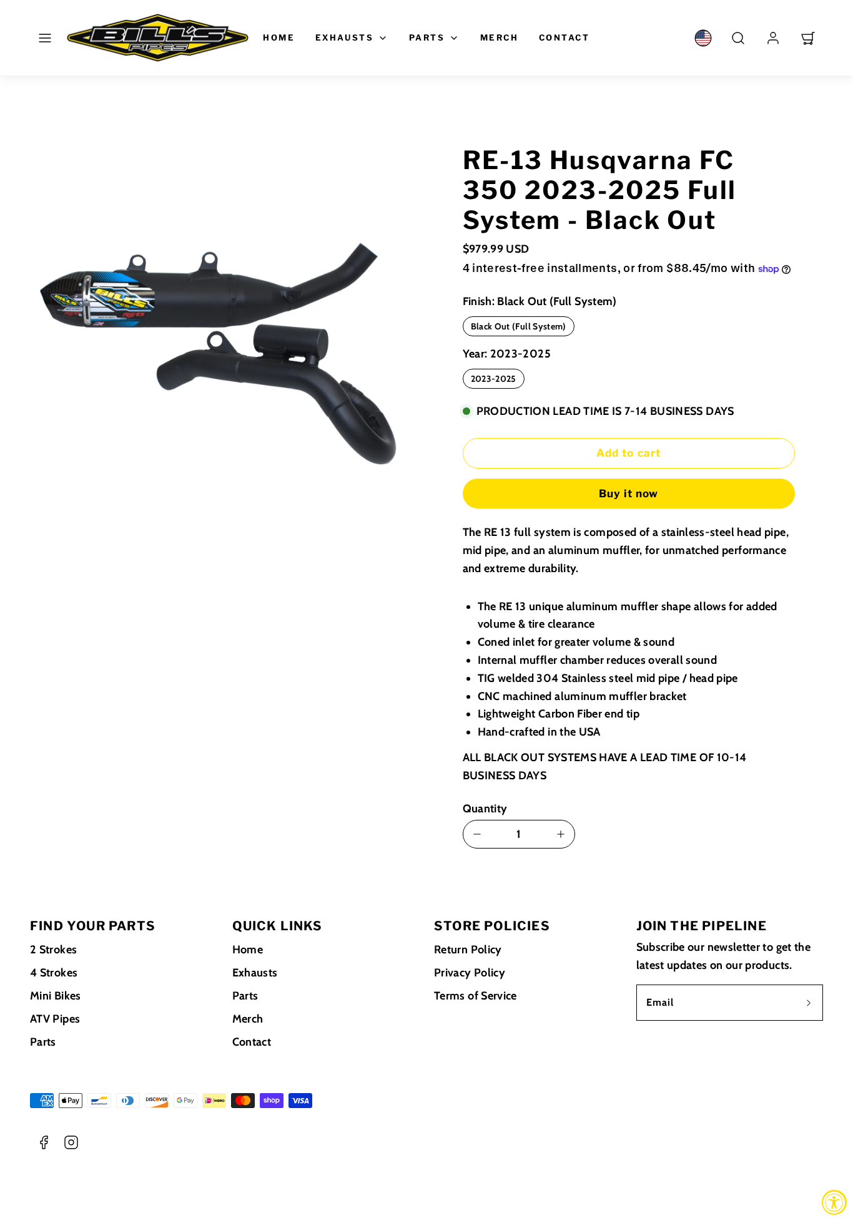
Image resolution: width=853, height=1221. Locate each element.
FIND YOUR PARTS (92, 925)
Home (279, 37)
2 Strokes (53, 949)
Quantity (485, 808)
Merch (499, 37)
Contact (564, 37)
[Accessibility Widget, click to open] (834, 1202)
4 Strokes (53, 973)
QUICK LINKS (277, 925)
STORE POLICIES (492, 925)
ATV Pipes (55, 1019)
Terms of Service (475, 996)
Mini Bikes (55, 996)
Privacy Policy (469, 973)
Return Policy (468, 949)
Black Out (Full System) (518, 326)
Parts (427, 37)
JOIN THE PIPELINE (701, 925)
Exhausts (344, 37)
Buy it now (628, 493)
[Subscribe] (808, 1003)
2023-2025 (493, 378)
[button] (45, 38)
